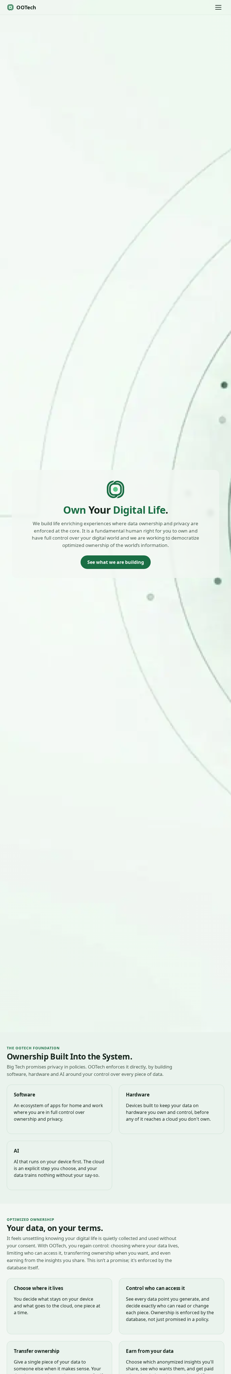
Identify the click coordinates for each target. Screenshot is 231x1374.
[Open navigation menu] (218, 7)
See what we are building (115, 562)
